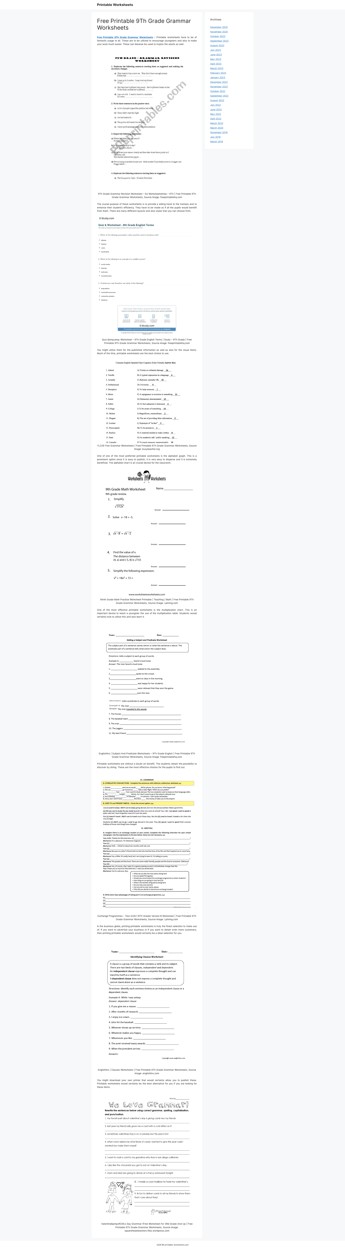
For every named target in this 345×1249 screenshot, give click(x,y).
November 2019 (219, 132)
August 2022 (217, 100)
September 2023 (219, 41)
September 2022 (219, 95)
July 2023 (215, 50)
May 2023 (215, 59)
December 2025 (219, 27)
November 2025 (219, 31)
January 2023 (217, 77)
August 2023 (217, 45)
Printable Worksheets (115, 5)
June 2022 (216, 109)
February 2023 (218, 73)
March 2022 (216, 123)
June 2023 (216, 54)
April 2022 (215, 118)
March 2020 (216, 128)
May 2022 (215, 114)
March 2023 (216, 68)
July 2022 (215, 105)
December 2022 (219, 82)
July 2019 (215, 137)
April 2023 (215, 63)
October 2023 (217, 36)
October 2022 (217, 91)
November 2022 (219, 86)
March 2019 (216, 141)
